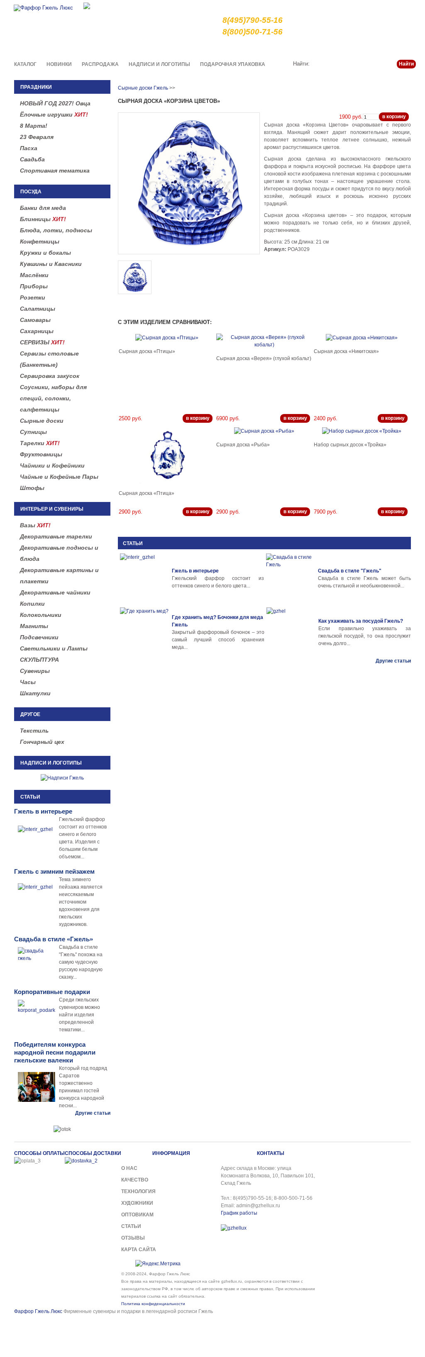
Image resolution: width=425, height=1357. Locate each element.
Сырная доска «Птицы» (147, 351)
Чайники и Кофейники (52, 465)
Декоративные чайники (55, 592)
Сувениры (35, 671)
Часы (28, 682)
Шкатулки (35, 693)
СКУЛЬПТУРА (39, 659)
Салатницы (37, 308)
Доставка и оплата (306, 47)
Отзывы (133, 1238)
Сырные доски (42, 420)
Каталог (25, 64)
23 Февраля (37, 137)
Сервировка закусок (49, 376)
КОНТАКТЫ (270, 1153)
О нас (235, 47)
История (348, 47)
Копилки (32, 603)
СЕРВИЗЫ (42, 342)
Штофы (32, 488)
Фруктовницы (41, 454)
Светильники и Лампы (54, 648)
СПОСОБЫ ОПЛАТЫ (39, 1153)
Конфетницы (39, 241)
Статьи (375, 47)
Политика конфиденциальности (153, 1303)
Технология (138, 1191)
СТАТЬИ (133, 543)
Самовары (35, 320)
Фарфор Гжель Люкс (38, 1311)
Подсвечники (39, 637)
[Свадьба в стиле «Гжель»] (291, 578)
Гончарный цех (42, 741)
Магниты (34, 626)
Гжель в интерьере (195, 571)
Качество (262, 47)
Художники (137, 1203)
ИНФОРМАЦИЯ (171, 1153)
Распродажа (100, 64)
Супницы (33, 432)
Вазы (35, 525)
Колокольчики (40, 615)
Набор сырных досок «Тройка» (350, 445)
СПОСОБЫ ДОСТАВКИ (93, 1153)
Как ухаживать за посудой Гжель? (360, 621)
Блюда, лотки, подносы (56, 230)
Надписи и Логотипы (159, 64)
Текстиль (34, 730)
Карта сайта (138, 1249)
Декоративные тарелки (56, 536)
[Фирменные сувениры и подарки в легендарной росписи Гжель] (86, 5)
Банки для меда (43, 208)
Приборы (34, 286)
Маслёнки (34, 275)
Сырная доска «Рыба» (243, 445)
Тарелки (40, 443)
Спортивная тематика (55, 170)
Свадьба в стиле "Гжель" (349, 571)
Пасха (28, 148)
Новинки (59, 64)
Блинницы (43, 219)
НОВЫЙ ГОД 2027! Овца (55, 103)
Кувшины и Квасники (51, 264)
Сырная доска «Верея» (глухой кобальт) (263, 358)
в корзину (394, 116)
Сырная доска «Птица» (146, 493)
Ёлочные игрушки (54, 114)
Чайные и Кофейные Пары (59, 476)
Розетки (32, 297)
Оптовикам (137, 1215)
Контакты (404, 47)
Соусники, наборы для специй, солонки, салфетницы (53, 398)
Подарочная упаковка (232, 64)
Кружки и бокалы (45, 252)
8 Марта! (33, 125)
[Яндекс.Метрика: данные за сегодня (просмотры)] (158, 1263)
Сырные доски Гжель (143, 88)
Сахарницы (37, 331)
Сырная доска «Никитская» (346, 351)
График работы (239, 1213)
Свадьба (32, 159)
